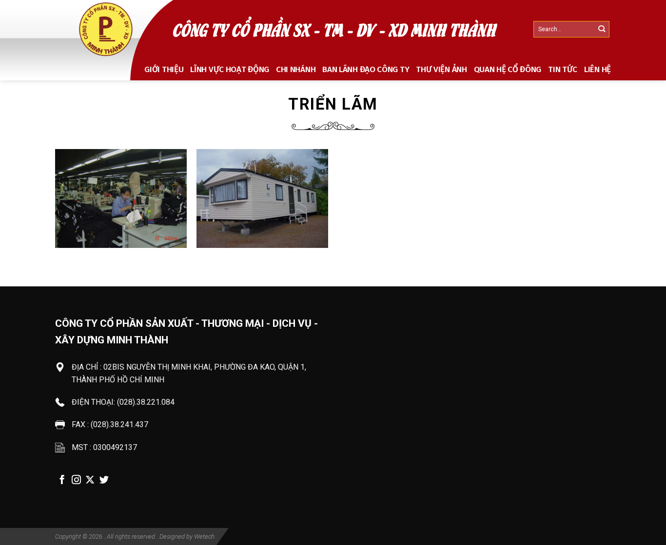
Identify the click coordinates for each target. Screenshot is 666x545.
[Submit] (601, 29)
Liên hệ (597, 69)
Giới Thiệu (163, 69)
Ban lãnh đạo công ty (365, 69)
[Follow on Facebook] (62, 480)
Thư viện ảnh (441, 69)
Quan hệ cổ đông (508, 69)
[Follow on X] (90, 480)
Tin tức (562, 69)
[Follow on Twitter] (104, 480)
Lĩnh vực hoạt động (229, 69)
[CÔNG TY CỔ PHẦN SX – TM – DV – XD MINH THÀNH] (106, 29)
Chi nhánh (295, 69)
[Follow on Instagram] (76, 480)
